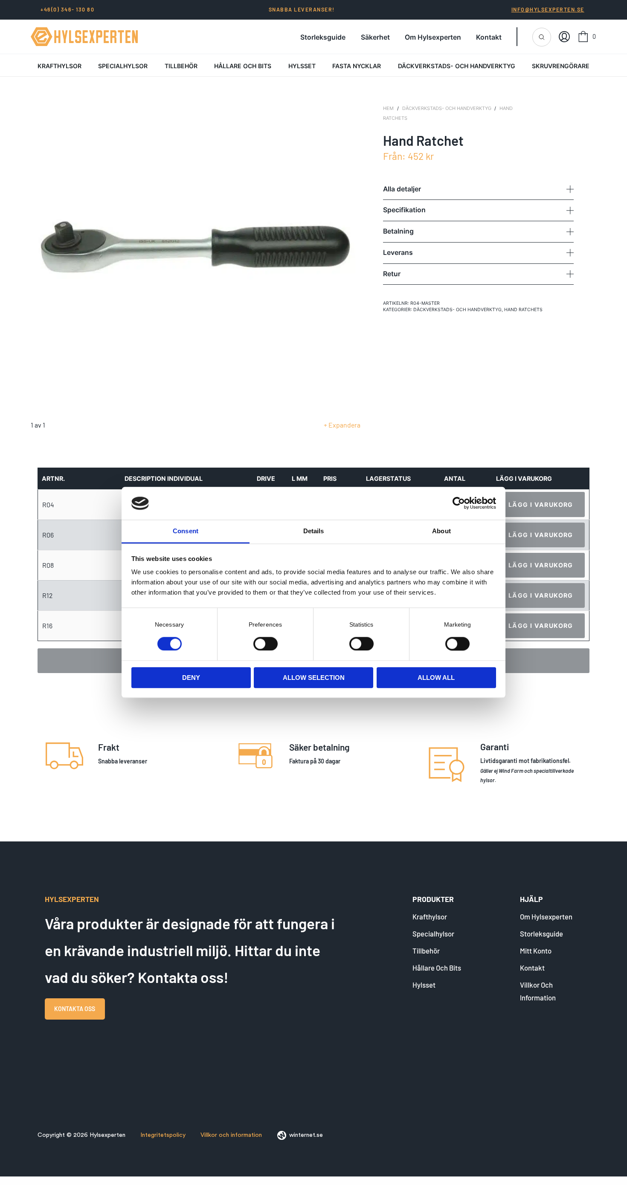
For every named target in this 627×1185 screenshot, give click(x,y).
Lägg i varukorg (540, 504)
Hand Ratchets (523, 309)
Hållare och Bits (242, 65)
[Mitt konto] (564, 36)
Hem (388, 108)
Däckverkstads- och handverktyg (456, 65)
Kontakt (489, 37)
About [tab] (441, 531)
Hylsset (302, 65)
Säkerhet (375, 37)
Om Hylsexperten (433, 37)
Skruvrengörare (560, 65)
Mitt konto (536, 950)
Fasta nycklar (356, 65)
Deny (191, 677)
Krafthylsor (59, 65)
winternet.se (306, 1135)
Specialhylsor (123, 65)
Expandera (344, 425)
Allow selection (314, 677)
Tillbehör (181, 65)
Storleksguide (322, 37)
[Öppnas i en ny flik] (458, 503)
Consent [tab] (185, 531)
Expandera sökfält (542, 37)
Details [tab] (313, 531)
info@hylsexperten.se (547, 9)
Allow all (436, 677)
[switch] (265, 643)
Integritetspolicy (163, 1135)
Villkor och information (231, 1135)
